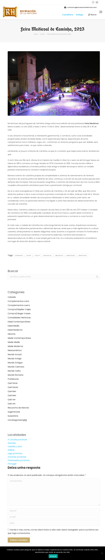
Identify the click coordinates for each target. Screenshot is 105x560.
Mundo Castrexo (16, 366)
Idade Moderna (15, 346)
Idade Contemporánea (19, 338)
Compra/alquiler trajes (19, 309)
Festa (37, 256)
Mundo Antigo (15, 358)
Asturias (12, 443)
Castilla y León (15, 446)
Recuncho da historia (18, 407)
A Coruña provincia (17, 439)
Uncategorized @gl (17, 420)
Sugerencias (14, 411)
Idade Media (14, 342)
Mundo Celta (14, 370)
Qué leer (12, 391)
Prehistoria (13, 379)
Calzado (12, 297)
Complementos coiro (18, 301)
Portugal (83, 256)
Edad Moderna (15, 329)
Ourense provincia (17, 456)
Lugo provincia (15, 453)
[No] (102, 553)
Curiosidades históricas (19, 317)
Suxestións (13, 415)
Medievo (59, 256)
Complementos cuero (19, 305)
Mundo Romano (15, 374)
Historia (11, 333)
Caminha (19, 256)
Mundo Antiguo (15, 362)
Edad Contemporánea (19, 321)
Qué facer (13, 383)
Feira (29, 256)
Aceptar (53, 556)
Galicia (11, 449)
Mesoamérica (15, 350)
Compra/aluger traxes (19, 313)
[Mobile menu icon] (100, 12)
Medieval (48, 256)
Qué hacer (13, 387)
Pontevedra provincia (18, 460)
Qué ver (12, 399)
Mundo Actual (15, 354)
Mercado (71, 256)
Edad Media (13, 325)
